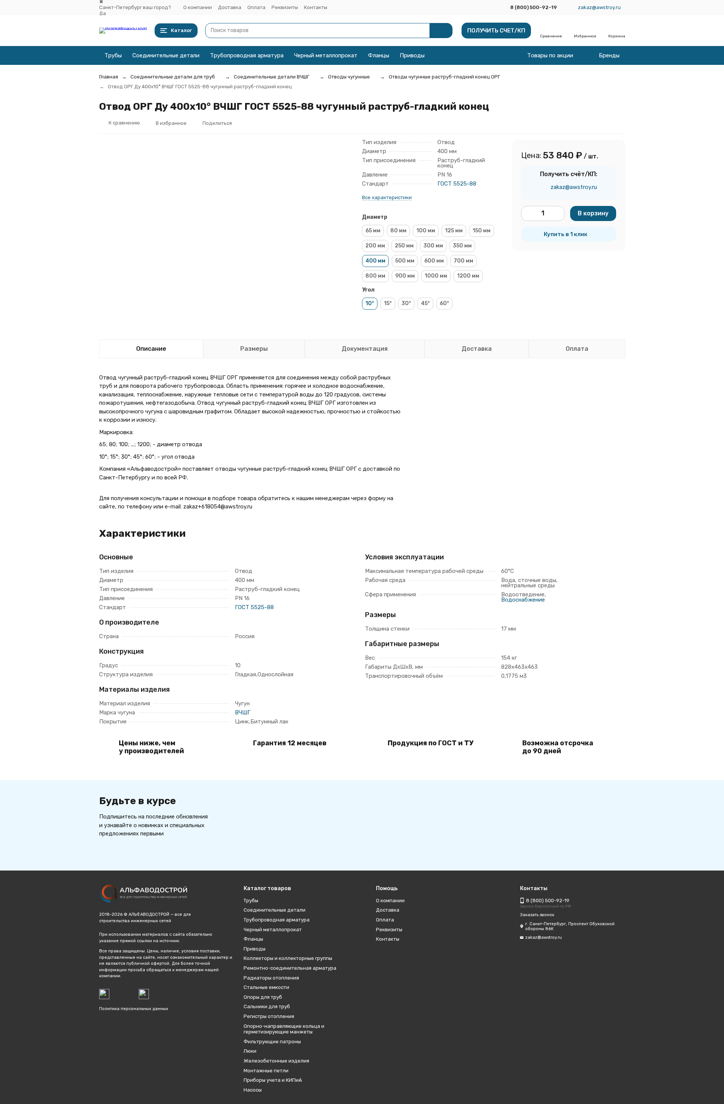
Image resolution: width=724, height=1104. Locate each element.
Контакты (315, 7)
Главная (108, 77)
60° (444, 303)
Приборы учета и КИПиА (273, 1080)
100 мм (425, 230)
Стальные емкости (266, 987)
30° (406, 303)
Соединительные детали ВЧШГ (271, 77)
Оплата (256, 7)
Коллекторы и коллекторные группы (288, 958)
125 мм (454, 230)
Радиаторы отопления (271, 978)
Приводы (412, 55)
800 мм (375, 276)
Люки (250, 1051)
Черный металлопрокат (325, 55)
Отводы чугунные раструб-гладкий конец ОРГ (444, 77)
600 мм (434, 261)
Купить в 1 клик (565, 234)
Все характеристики (387, 197)
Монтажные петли (266, 1070)
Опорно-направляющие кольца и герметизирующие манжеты (284, 1029)
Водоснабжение (523, 599)
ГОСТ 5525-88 (456, 183)
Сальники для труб (267, 1006)
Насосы (253, 1090)
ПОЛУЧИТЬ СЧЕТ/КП (496, 30)
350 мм (462, 246)
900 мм (405, 276)
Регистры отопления (269, 1016)
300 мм (433, 246)
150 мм (481, 230)
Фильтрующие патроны (272, 1041)
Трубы (113, 55)
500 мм (404, 261)
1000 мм (436, 276)
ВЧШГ (242, 712)
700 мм (463, 261)
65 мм (372, 230)
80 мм (398, 230)
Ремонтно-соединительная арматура (290, 968)
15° (388, 303)
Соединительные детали (165, 55)
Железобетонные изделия (276, 1061)
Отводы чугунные (349, 77)
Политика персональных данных (133, 1008)
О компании (197, 7)
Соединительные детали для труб (172, 77)
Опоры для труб (263, 997)
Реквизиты (285, 7)
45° (425, 303)
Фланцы (378, 55)
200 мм (375, 246)
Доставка (229, 7)
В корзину (593, 213)
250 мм (404, 246)
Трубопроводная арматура (247, 55)
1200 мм (468, 276)
